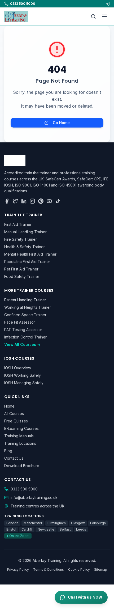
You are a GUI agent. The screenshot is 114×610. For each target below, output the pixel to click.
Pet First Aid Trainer (21, 269)
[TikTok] (57, 201)
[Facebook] (7, 201)
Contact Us (13, 458)
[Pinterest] (40, 201)
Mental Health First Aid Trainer (30, 254)
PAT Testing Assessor (23, 329)
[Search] (93, 16)
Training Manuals (19, 436)
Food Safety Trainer (21, 276)
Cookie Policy (79, 569)
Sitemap (100, 569)
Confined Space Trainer (25, 314)
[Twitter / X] (15, 201)
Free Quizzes (16, 421)
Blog (8, 450)
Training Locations (20, 443)
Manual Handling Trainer (25, 232)
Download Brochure (21, 465)
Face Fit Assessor (19, 322)
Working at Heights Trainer (27, 307)
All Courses (14, 413)
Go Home (61, 122)
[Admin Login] (108, 4)
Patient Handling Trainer (25, 300)
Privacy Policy (18, 569)
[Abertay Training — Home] (16, 16)
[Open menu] (104, 16)
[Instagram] (32, 201)
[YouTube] (49, 201)
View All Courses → (22, 344)
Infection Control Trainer (25, 337)
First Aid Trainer (18, 224)
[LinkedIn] (24, 201)
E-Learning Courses (21, 428)
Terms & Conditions (48, 569)
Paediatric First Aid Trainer (27, 261)
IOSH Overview (17, 368)
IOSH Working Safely (22, 375)
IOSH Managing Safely (23, 382)
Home (9, 406)
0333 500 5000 (24, 489)
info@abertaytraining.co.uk (34, 497)
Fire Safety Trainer (20, 239)
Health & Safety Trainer (24, 246)
